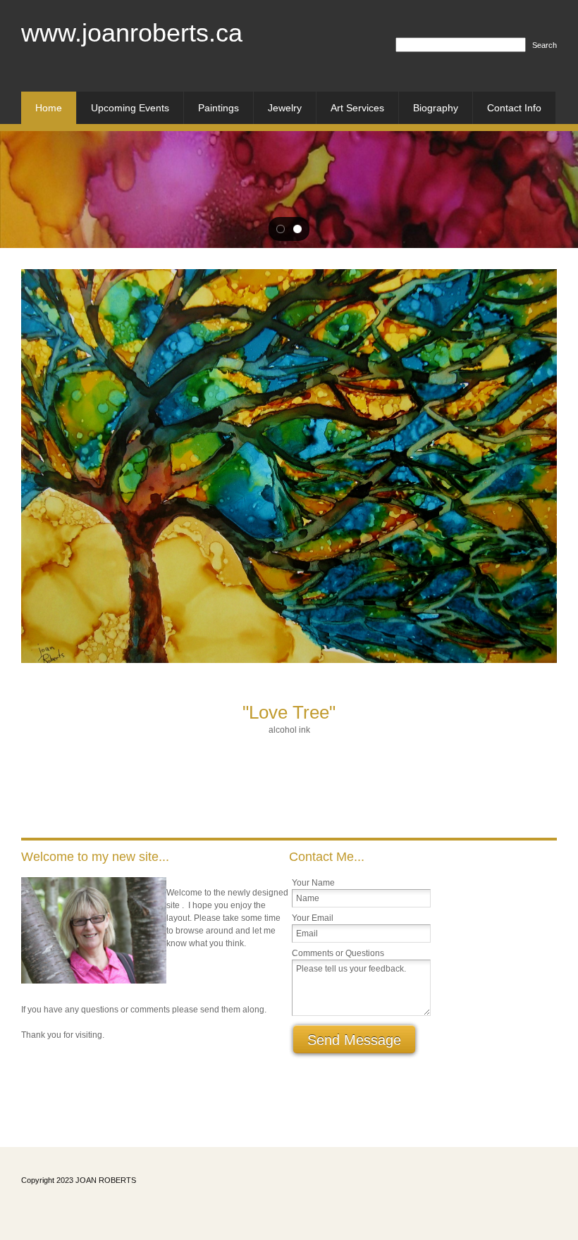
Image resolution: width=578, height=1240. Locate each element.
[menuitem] (48, 108)
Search (544, 45)
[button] (280, 229)
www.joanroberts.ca (131, 32)
